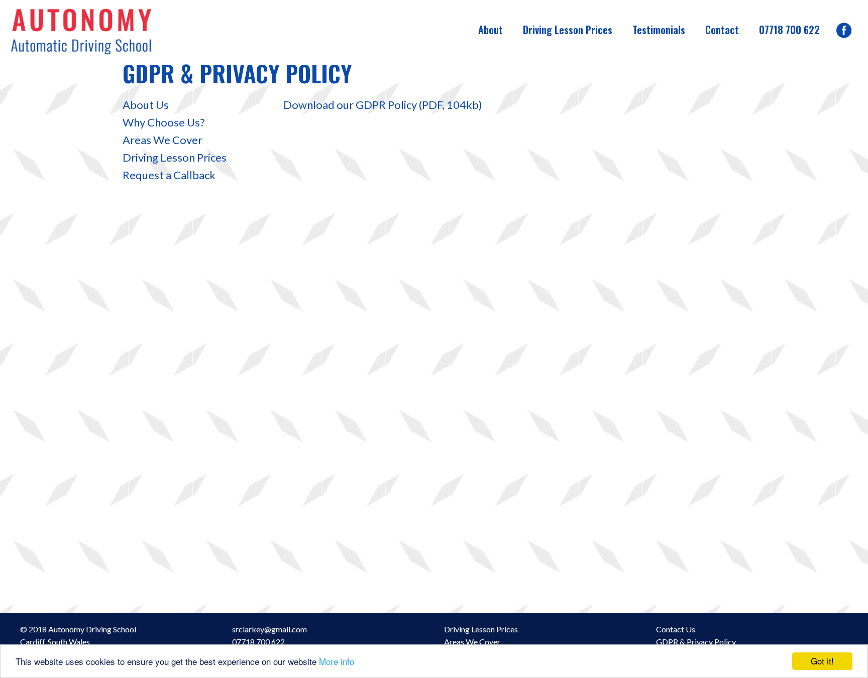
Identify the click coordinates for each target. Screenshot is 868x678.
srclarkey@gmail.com (269, 629)
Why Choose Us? (164, 122)
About (490, 29)
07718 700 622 (789, 29)
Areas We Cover (162, 140)
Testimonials (658, 29)
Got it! (822, 660)
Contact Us (675, 629)
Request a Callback (169, 175)
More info (336, 661)
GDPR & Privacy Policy (696, 641)
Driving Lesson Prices (567, 29)
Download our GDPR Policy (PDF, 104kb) (382, 104)
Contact (722, 29)
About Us (146, 104)
